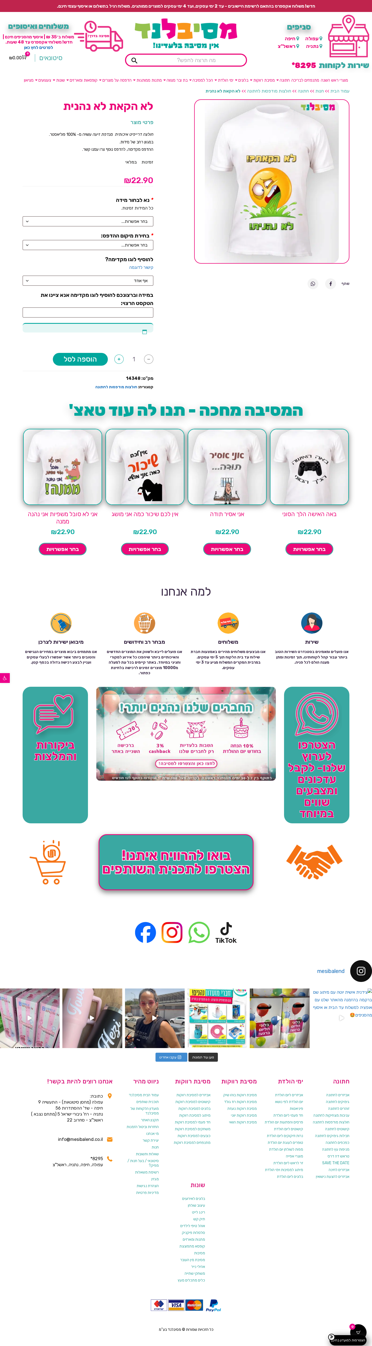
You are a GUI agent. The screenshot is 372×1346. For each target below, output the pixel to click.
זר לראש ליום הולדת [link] (288, 1163)
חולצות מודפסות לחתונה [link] (269, 91)
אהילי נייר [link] (198, 1266)
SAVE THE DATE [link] (335, 1163)
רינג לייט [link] (198, 1212)
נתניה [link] (312, 46)
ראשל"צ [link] (286, 46)
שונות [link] (60, 80)
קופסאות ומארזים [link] (83, 80)
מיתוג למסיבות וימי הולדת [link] (284, 1170)
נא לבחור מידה (133, 200)
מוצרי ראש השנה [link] (334, 80)
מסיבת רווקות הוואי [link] (243, 1122)
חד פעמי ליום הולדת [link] (288, 1115)
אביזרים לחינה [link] (339, 1170)
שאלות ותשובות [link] (147, 1154)
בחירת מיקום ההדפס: (125, 235)
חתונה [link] (285, 80)
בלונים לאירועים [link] (193, 1198)
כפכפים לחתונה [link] (337, 1142)
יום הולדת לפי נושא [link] (289, 1101)
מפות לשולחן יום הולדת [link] (286, 1149)
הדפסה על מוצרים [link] (117, 80)
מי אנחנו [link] (152, 1133)
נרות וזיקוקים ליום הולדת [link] (285, 1136)
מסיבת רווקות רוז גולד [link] (240, 1101)
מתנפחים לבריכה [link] (305, 80)
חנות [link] (319, 91)
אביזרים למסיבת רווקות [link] (193, 1095)
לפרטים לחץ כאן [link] (38, 47)
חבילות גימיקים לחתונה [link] (332, 1136)
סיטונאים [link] (50, 58)
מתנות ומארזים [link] (194, 1239)
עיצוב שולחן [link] (196, 1205)
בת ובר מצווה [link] (177, 80)
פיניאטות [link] (296, 1108)
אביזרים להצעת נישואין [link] (332, 1176)
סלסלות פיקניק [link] (193, 1232)
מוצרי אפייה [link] (294, 1156)
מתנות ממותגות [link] (149, 80)
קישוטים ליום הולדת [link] (288, 1129)
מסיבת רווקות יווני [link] (244, 1115)
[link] (5, 678)
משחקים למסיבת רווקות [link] (193, 1129)
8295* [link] (96, 1158)
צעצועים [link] (44, 80)
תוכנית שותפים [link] (147, 1101)
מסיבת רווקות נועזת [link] (242, 1108)
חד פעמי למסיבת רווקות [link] (193, 1122)
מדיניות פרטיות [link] (147, 1192)
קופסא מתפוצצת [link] (192, 1246)
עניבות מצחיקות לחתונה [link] (331, 1115)
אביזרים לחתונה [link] (337, 1095)
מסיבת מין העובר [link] (192, 1260)
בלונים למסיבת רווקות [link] (194, 1108)
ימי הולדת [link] (225, 80)
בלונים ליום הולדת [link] (290, 1176)
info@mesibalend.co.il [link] (80, 1139)
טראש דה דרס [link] (338, 1156)
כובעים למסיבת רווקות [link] (194, 1136)
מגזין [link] (155, 1179)
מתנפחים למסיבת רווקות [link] (192, 1142)
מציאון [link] (28, 80)
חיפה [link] (290, 39)
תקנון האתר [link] (150, 1120)
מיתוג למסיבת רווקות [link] (195, 1115)
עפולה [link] (312, 39)
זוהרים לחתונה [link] (338, 1108)
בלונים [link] (243, 80)
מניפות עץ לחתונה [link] (335, 1149)
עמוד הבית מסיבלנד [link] (144, 1095)
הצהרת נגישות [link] (148, 1186)
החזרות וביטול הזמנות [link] (143, 1127)
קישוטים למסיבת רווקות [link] (193, 1101)
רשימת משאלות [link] (147, 1172)
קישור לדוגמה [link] (141, 267)
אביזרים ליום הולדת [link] (289, 1095)
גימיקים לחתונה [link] (337, 1101)
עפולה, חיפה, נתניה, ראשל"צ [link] (78, 1164)
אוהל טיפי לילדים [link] (192, 1226)
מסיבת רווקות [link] (264, 80)
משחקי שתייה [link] (195, 1273)
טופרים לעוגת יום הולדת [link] (285, 1142)
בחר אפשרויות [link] (309, 549)
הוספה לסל (80, 359)
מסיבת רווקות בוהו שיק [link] (240, 1095)
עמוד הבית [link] (339, 91)
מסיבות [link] (199, 1253)
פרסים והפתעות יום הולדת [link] (284, 1122)
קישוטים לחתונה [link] (337, 1129)
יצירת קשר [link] (151, 1140)
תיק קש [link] (199, 1219)
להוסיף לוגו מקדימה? (129, 259)
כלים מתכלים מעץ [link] (191, 1280)
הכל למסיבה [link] (203, 80)
